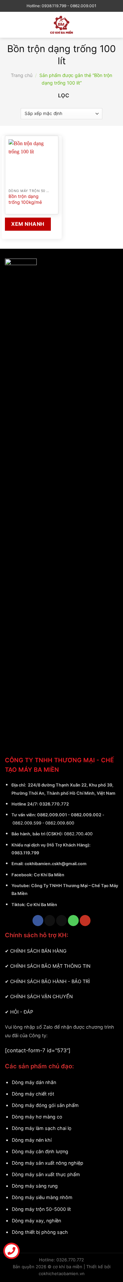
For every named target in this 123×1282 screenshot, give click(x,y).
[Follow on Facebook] (37, 920)
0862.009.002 (86, 814)
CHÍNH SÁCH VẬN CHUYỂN (41, 996)
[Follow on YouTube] (85, 920)
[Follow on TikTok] (49, 920)
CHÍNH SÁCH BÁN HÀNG (38, 951)
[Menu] (11, 25)
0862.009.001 (52, 814)
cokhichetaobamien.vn (62, 1273)
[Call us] (73, 920)
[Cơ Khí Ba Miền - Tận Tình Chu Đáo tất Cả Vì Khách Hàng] (61, 25)
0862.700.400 (78, 833)
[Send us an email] (61, 920)
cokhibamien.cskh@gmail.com (56, 863)
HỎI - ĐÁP (21, 1012)
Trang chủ (21, 75)
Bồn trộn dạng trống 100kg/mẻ (25, 199)
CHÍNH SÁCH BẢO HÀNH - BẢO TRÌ (50, 981)
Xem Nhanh (27, 224)
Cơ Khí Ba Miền (48, 874)
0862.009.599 (26, 823)
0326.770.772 (54, 803)
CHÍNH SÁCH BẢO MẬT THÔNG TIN (50, 966)
